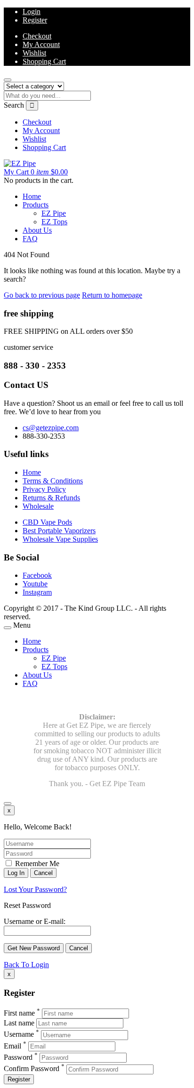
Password (18, 1057)
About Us (37, 230)
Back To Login (26, 965)
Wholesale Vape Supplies (60, 539)
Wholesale (38, 506)
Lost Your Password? (35, 889)
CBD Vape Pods (47, 522)
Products (35, 205)
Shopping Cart (44, 61)
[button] (36, 172)
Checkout (37, 36)
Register (35, 20)
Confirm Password (31, 1069)
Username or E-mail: (34, 921)
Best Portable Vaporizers (59, 531)
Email (12, 1046)
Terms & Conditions (53, 481)
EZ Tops (54, 222)
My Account (41, 44)
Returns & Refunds (51, 498)
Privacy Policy (44, 489)
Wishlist (34, 53)
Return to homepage (112, 295)
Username (19, 1035)
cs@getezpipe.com (51, 428)
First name (19, 1013)
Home (32, 196)
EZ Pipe (53, 213)
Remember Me (36, 863)
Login (31, 12)
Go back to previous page (42, 295)
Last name (19, 1023)
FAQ (30, 239)
